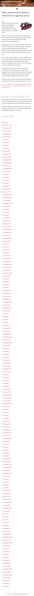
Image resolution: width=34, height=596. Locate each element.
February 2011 (7, 528)
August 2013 (7, 441)
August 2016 (7, 345)
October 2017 (7, 305)
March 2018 (7, 290)
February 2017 (7, 328)
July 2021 (6, 174)
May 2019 (6, 250)
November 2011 (8, 502)
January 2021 (7, 192)
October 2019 (7, 235)
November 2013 (8, 433)
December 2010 (8, 534)
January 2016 (7, 366)
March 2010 (7, 560)
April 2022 (6, 148)
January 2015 (7, 392)
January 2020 (7, 227)
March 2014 (7, 421)
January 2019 (7, 261)
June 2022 (6, 142)
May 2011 (6, 520)
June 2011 (6, 517)
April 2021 (6, 183)
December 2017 (8, 299)
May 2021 (6, 180)
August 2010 (7, 546)
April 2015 (6, 383)
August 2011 (7, 511)
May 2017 (6, 319)
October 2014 (7, 401)
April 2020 (6, 218)
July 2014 (6, 409)
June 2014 (6, 412)
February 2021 (7, 189)
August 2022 (7, 136)
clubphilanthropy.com (19, 594)
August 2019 (7, 241)
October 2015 (7, 372)
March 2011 (7, 525)
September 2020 (8, 203)
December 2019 (8, 229)
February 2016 (7, 363)
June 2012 (6, 482)
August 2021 (7, 171)
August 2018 (7, 276)
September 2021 (8, 168)
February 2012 (7, 493)
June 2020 (6, 212)
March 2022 (7, 151)
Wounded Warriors (6, 87)
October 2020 (7, 200)
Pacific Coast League (6, 85)
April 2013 (6, 453)
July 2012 (6, 479)
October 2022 (7, 131)
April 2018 (6, 287)
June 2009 (6, 583)
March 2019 (7, 255)
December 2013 (8, 430)
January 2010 (7, 566)
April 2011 (6, 522)
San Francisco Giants (26, 85)
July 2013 (6, 444)
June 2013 (6, 447)
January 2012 (7, 496)
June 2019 (6, 247)
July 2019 (6, 244)
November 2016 (8, 337)
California (9, 84)
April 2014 (6, 418)
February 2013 (7, 459)
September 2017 (8, 308)
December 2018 (8, 264)
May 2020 (6, 215)
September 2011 (8, 508)
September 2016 (8, 343)
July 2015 (6, 374)
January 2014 (7, 427)
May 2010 (6, 554)
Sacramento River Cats (16, 85)
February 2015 (7, 389)
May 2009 (6, 586)
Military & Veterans (27, 84)
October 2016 (7, 340)
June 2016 (6, 351)
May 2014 (6, 415)
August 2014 (7, 406)
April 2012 (6, 488)
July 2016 (6, 348)
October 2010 (7, 540)
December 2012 (8, 464)
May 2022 (6, 145)
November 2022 (8, 128)
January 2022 (7, 157)
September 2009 (8, 575)
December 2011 (8, 499)
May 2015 (6, 380)
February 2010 (7, 563)
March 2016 (7, 360)
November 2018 (8, 267)
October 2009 (7, 572)
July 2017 (6, 314)
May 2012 (6, 485)
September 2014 (8, 403)
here (18, 41)
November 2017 (8, 302)
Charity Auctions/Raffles (17, 84)
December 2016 (8, 334)
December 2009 (8, 569)
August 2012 (7, 476)
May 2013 (6, 450)
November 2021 (8, 163)
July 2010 (6, 549)
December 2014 (8, 395)
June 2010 (6, 551)
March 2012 (7, 491)
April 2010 (6, 557)
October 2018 (7, 270)
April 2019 (6, 253)
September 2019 (8, 238)
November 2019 (8, 232)
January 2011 (7, 531)
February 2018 (7, 293)
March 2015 (7, 386)
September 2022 (8, 134)
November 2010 (8, 537)
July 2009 (6, 580)
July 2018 (6, 279)
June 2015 (6, 377)
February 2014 (7, 424)
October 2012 (7, 470)
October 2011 (7, 505)
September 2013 (8, 438)
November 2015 (8, 369)
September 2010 (8, 543)
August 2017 (7, 311)
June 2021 (6, 177)
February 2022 (7, 154)
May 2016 (6, 354)
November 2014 (8, 398)
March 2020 (7, 221)
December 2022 (8, 125)
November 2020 (8, 197)
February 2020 (7, 224)
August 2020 (7, 206)
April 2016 (6, 357)
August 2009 (7, 578)
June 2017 (6, 316)
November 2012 (8, 467)
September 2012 (8, 473)
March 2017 (7, 325)
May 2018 (6, 285)
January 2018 (7, 296)
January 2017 (7, 331)
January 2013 (7, 461)
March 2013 (7, 456)
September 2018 (8, 273)
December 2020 (8, 195)
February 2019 (7, 258)
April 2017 (6, 322)
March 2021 (7, 186)
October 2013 (7, 435)
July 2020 (6, 209)
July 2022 (6, 139)
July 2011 (6, 514)
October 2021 (7, 166)
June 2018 (6, 282)
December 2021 (8, 160)
